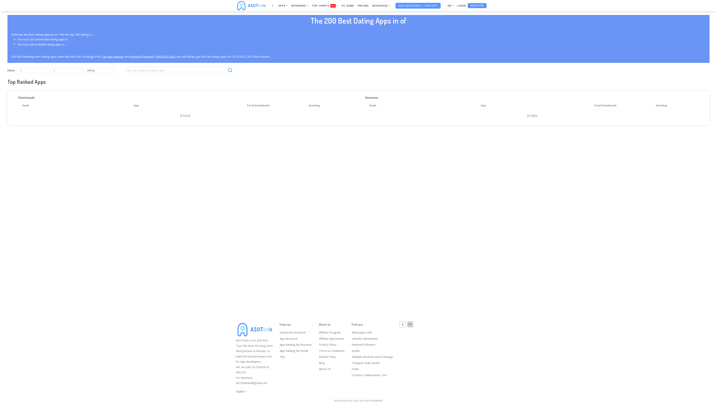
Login (461, 5)
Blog (322, 363)
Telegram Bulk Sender (366, 363)
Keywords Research (293, 332)
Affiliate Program (330, 332)
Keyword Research (142, 56)
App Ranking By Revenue (296, 344)
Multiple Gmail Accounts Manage (372, 357)
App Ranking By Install (294, 351)
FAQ (282, 357)
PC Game (348, 5)
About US (325, 369)
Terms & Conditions (331, 351)
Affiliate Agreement (331, 338)
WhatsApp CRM (362, 332)
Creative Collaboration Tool (369, 375)
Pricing (363, 5)
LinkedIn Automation (365, 338)
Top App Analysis (113, 56)
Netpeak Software (363, 344)
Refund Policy (327, 357)
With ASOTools (165, 56)
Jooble (356, 351)
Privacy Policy (327, 344)
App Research (289, 338)
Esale (355, 369)
